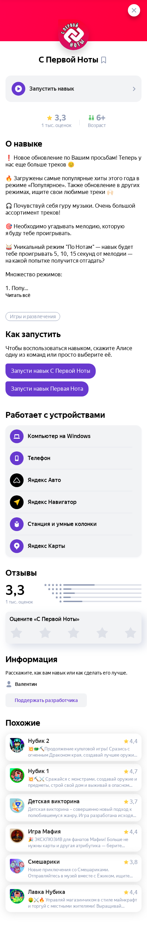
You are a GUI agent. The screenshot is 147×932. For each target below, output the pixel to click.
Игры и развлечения (33, 316)
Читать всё (17, 295)
